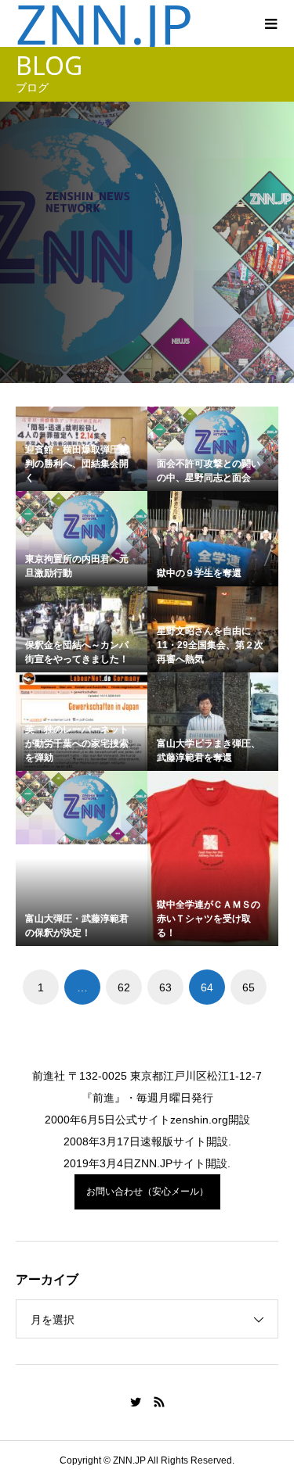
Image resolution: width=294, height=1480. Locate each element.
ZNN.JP (104, 23)
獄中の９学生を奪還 (199, 573)
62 (124, 987)
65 (248, 987)
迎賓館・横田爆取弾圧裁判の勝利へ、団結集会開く (77, 463)
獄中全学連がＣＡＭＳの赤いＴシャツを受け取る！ (208, 918)
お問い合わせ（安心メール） (147, 1191)
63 (165, 987)
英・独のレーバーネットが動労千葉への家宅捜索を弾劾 (77, 743)
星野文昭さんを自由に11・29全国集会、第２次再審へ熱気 (210, 645)
